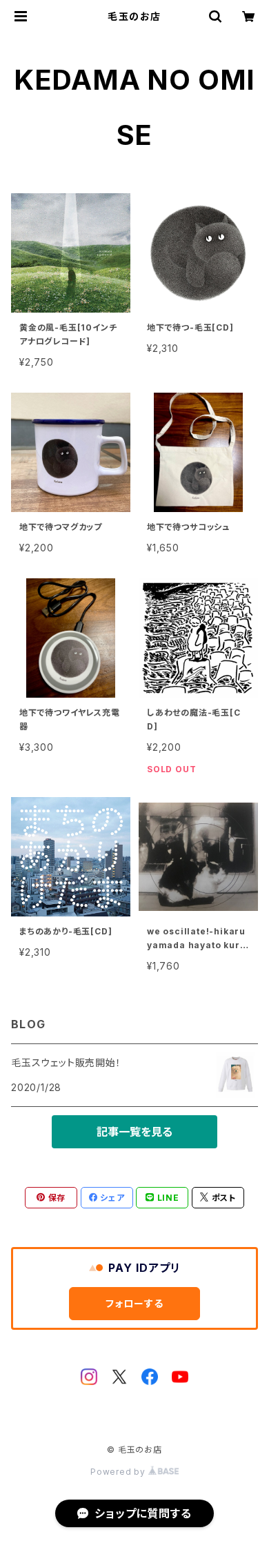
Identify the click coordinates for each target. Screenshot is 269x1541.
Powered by (119, 1471)
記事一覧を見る (134, 1132)
